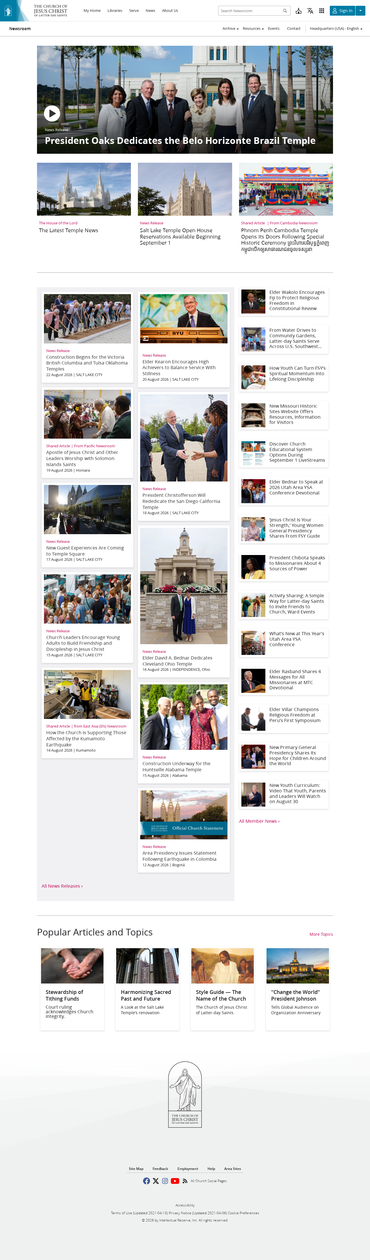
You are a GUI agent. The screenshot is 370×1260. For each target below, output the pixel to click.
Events (274, 28)
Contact (294, 28)
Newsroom (20, 29)
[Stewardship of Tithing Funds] (72, 981)
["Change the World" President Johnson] (298, 981)
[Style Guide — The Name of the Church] (222, 981)
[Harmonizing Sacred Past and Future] (147, 981)
